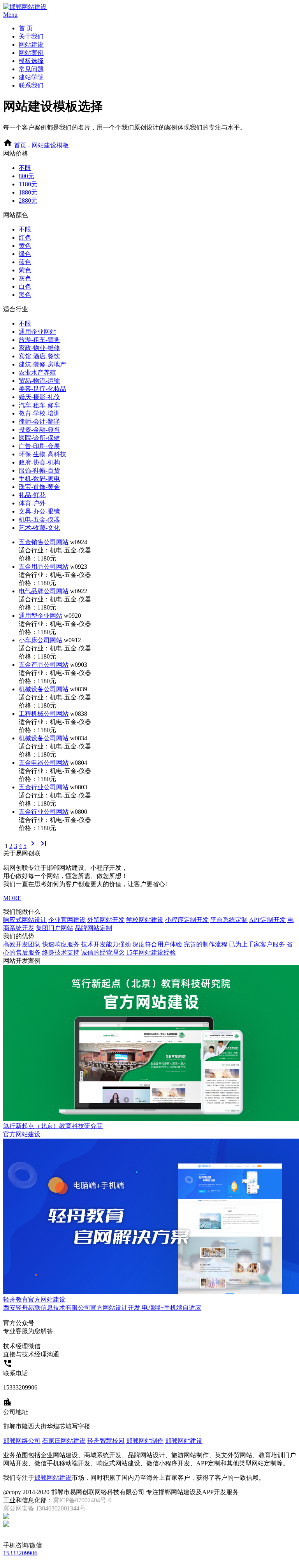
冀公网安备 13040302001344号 (44, 1508)
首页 (20, 145)
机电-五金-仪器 (39, 519)
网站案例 (31, 52)
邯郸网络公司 (21, 1440)
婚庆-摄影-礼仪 (39, 397)
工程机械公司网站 (44, 713)
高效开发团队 (21, 944)
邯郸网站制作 (145, 1440)
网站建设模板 (50, 145)
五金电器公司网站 (44, 762)
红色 (25, 237)
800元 (26, 176)
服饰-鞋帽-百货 (39, 470)
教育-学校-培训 (39, 413)
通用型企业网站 (40, 615)
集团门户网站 (54, 928)
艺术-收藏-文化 (39, 527)
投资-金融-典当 (39, 429)
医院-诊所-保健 (39, 438)
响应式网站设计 (25, 919)
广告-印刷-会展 (39, 446)
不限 (25, 168)
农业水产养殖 (37, 372)
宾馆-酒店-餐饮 (39, 356)
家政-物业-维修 (39, 348)
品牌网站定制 (93, 928)
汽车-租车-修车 (39, 405)
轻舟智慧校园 (106, 1440)
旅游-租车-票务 (39, 339)
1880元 (28, 192)
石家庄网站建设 (64, 1440)
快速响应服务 (60, 944)
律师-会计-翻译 (39, 421)
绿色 (25, 254)
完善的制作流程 (205, 944)
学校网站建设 (145, 919)
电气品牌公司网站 (44, 591)
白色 (25, 286)
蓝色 (25, 262)
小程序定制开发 (187, 919)
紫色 (25, 270)
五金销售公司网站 (44, 542)
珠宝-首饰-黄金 (39, 487)
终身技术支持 (60, 952)
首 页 (26, 28)
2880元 (28, 200)
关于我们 (31, 36)
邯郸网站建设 (183, 1440)
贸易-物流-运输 (39, 380)
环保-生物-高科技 (42, 454)
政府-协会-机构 (39, 462)
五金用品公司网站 (44, 566)
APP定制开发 (267, 919)
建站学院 (31, 77)
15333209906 (20, 1553)
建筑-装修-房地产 (42, 364)
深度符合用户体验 (157, 944)
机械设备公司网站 (44, 689)
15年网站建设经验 (151, 952)
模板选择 (31, 61)
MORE (12, 898)
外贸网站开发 (106, 919)
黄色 (25, 245)
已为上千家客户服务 (257, 944)
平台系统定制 (229, 919)
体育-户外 (32, 503)
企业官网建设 (67, 919)
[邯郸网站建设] (25, 7)
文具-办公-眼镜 (39, 511)
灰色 (25, 278)
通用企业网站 (37, 331)
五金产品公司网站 (44, 664)
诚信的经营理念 (103, 952)
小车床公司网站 (40, 640)
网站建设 (31, 44)
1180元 (28, 184)
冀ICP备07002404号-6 (82, 1500)
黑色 (25, 294)
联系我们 (31, 85)
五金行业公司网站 (44, 787)
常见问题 (31, 69)
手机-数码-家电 (39, 478)
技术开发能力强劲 (106, 944)
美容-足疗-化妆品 (42, 388)
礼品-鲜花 (32, 495)
